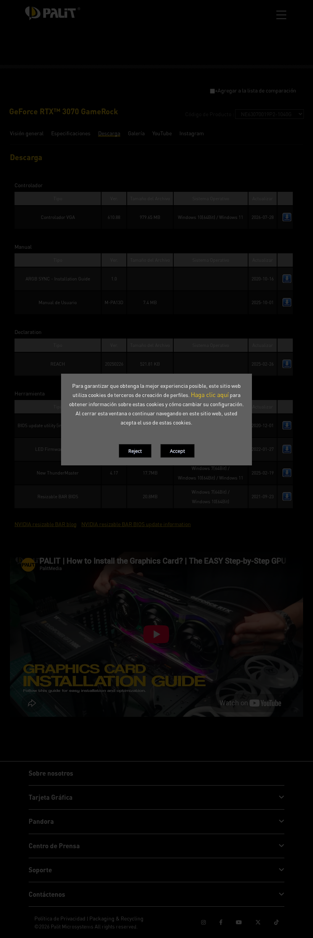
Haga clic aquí (210, 395)
